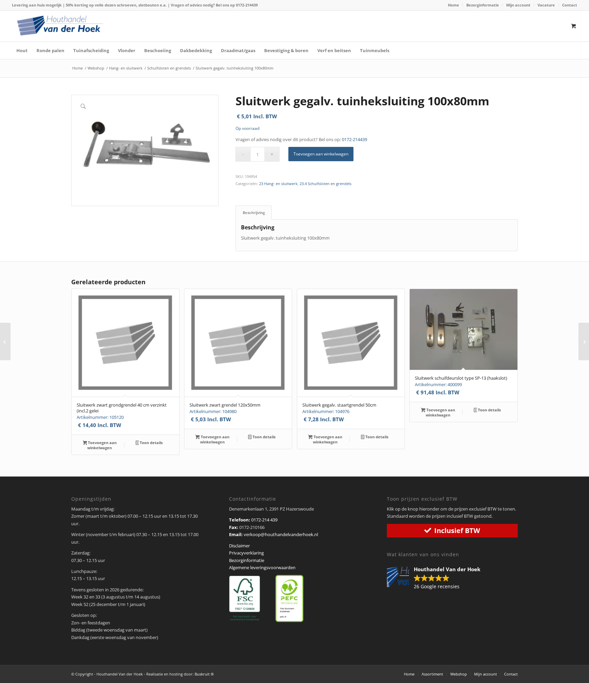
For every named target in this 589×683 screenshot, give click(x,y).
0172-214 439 (264, 520)
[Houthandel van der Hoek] (60, 25)
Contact (569, 4)
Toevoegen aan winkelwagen (320, 154)
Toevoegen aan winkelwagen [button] (102, 445)
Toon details (151, 442)
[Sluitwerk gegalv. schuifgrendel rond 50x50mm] (5, 341)
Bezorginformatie (482, 4)
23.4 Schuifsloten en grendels (325, 183)
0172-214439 (247, 4)
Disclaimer (239, 546)
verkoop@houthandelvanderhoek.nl (281, 534)
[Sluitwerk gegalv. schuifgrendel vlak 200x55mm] (583, 341)
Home (453, 4)
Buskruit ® (204, 674)
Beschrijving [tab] (254, 212)
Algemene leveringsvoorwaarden (262, 567)
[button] (437, 578)
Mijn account (518, 4)
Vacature (546, 4)
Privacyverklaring (246, 553)
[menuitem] (453, 5)
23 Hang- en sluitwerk (278, 183)
